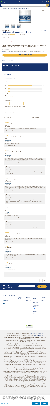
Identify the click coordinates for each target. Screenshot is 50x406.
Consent (36, 403)
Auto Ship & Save (28, 303)
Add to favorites (44, 30)
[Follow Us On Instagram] (25, 318)
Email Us (6, 300)
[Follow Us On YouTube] (28, 318)
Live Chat (7, 303)
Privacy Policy (35, 302)
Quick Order (43, 299)
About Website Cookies (36, 306)
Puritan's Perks (28, 300)
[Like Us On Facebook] (22, 318)
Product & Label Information (11, 65)
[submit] (47, 5)
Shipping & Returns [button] (7, 60)
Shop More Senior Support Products (21, 8)
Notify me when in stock (25, 55)
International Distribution (35, 300)
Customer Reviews (8, 69)
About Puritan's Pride (36, 296)
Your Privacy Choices (35, 309)
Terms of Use (40, 333)
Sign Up (42, 286)
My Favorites (28, 299)
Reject (44, 403)
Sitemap (42, 300)
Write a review (22, 34)
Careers (34, 298)
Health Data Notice (35, 313)
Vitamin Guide (43, 297)
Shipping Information (20, 298)
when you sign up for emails (8, 287)
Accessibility (35, 311)
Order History (28, 297)
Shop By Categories (7, 8)
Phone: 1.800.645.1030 (10, 295)
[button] (43, 2)
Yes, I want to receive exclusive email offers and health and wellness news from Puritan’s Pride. (24, 51)
